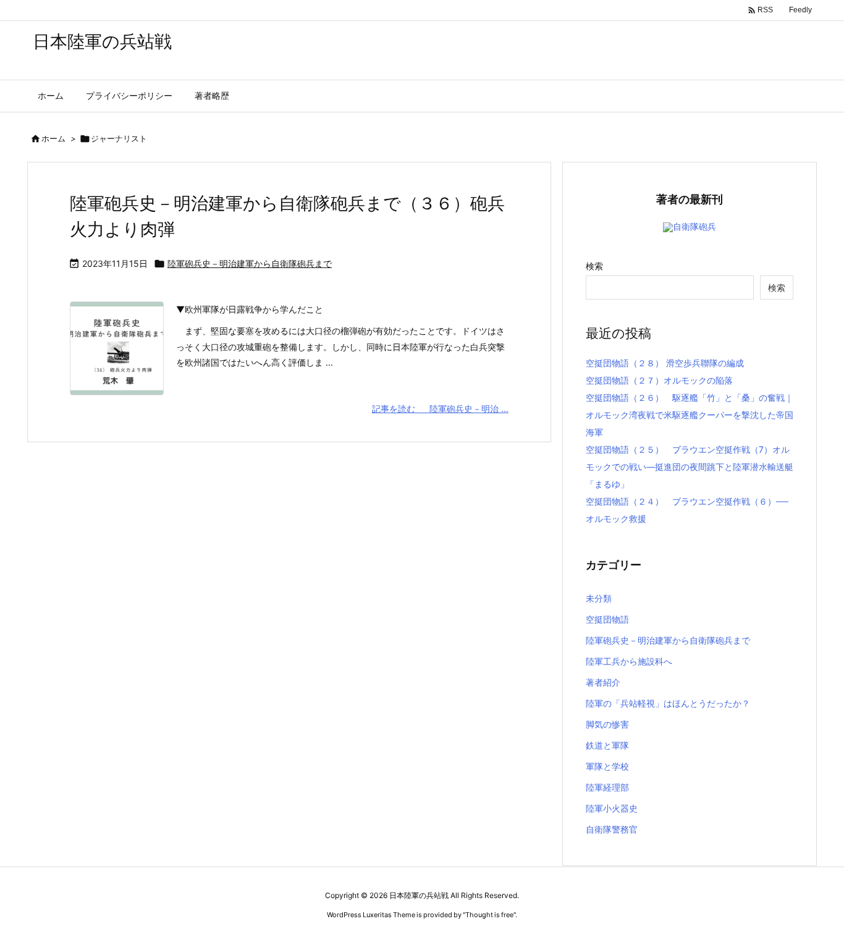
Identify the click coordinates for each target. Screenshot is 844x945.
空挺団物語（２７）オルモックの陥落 (659, 380)
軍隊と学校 (607, 766)
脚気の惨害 (607, 724)
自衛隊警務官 (612, 829)
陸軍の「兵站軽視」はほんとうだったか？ (668, 703)
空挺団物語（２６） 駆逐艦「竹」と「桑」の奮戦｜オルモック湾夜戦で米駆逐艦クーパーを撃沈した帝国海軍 (689, 414)
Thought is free (489, 914)
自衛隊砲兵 (694, 226)
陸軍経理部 (607, 787)
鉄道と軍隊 (607, 745)
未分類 (599, 598)
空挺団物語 (607, 619)
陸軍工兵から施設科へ (629, 661)
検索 (594, 266)
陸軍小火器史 (612, 808)
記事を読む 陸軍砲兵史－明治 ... (440, 408)
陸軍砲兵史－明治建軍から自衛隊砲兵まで (249, 263)
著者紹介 (603, 682)
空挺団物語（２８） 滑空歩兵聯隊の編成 (665, 363)
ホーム (53, 138)
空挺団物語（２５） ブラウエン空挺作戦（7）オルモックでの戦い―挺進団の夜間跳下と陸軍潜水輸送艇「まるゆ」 (689, 466)
